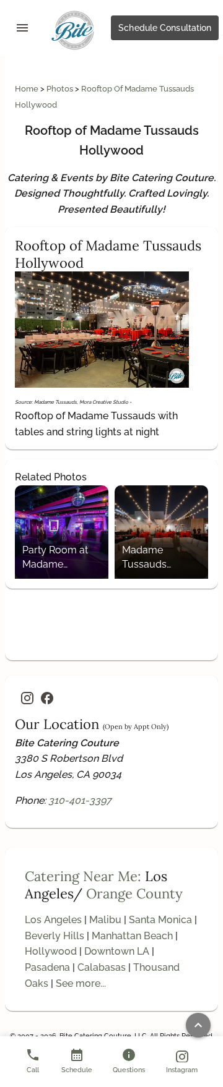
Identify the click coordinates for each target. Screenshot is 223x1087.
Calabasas (101, 967)
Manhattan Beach (132, 936)
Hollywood (51, 951)
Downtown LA (116, 951)
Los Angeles (53, 920)
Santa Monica (160, 920)
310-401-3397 (80, 800)
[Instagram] (27, 698)
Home (27, 88)
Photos (60, 88)
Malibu (105, 920)
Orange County (134, 893)
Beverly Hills (54, 936)
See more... (81, 983)
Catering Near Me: (83, 876)
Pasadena (47, 967)
